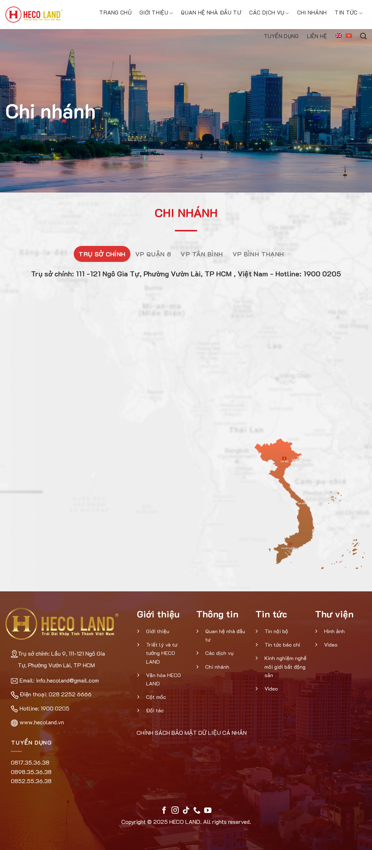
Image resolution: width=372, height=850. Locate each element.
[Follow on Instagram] (175, 811)
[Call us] (197, 811)
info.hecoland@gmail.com (67, 680)
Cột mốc (156, 696)
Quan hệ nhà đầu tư (211, 12)
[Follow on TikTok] (186, 811)
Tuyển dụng (281, 36)
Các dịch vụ (266, 12)
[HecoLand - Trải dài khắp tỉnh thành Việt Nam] (33, 15)
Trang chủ (115, 12)
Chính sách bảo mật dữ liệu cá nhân (191, 732)
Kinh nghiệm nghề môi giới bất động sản (285, 666)
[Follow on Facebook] (164, 811)
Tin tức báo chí (282, 644)
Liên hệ (317, 36)
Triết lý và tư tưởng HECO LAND (161, 653)
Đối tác (155, 710)
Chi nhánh (312, 12)
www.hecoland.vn (42, 722)
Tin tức (346, 12)
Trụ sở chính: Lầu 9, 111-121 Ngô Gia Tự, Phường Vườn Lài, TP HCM (61, 659)
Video (271, 688)
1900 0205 (55, 708)
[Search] (363, 35)
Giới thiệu (154, 12)
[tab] (102, 254)
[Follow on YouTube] (207, 811)
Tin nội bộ (276, 631)
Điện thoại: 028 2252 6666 (56, 694)
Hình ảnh (334, 631)
